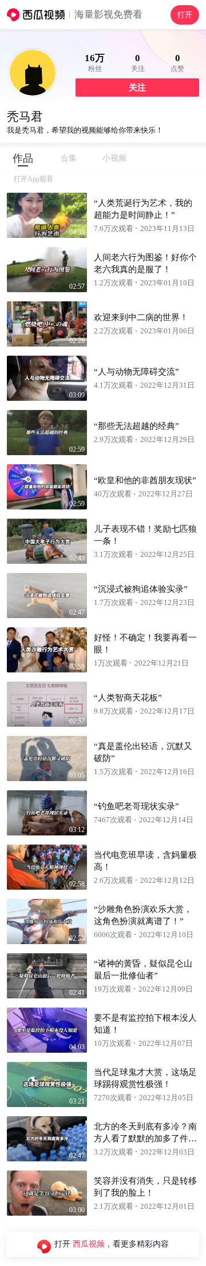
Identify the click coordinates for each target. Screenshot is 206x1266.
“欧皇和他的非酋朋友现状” (145, 480)
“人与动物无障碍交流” (136, 371)
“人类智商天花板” (128, 697)
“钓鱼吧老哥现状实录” (136, 806)
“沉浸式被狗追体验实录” (141, 589)
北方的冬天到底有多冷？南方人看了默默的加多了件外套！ (145, 1138)
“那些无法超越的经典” (136, 426)
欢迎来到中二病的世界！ (141, 317)
